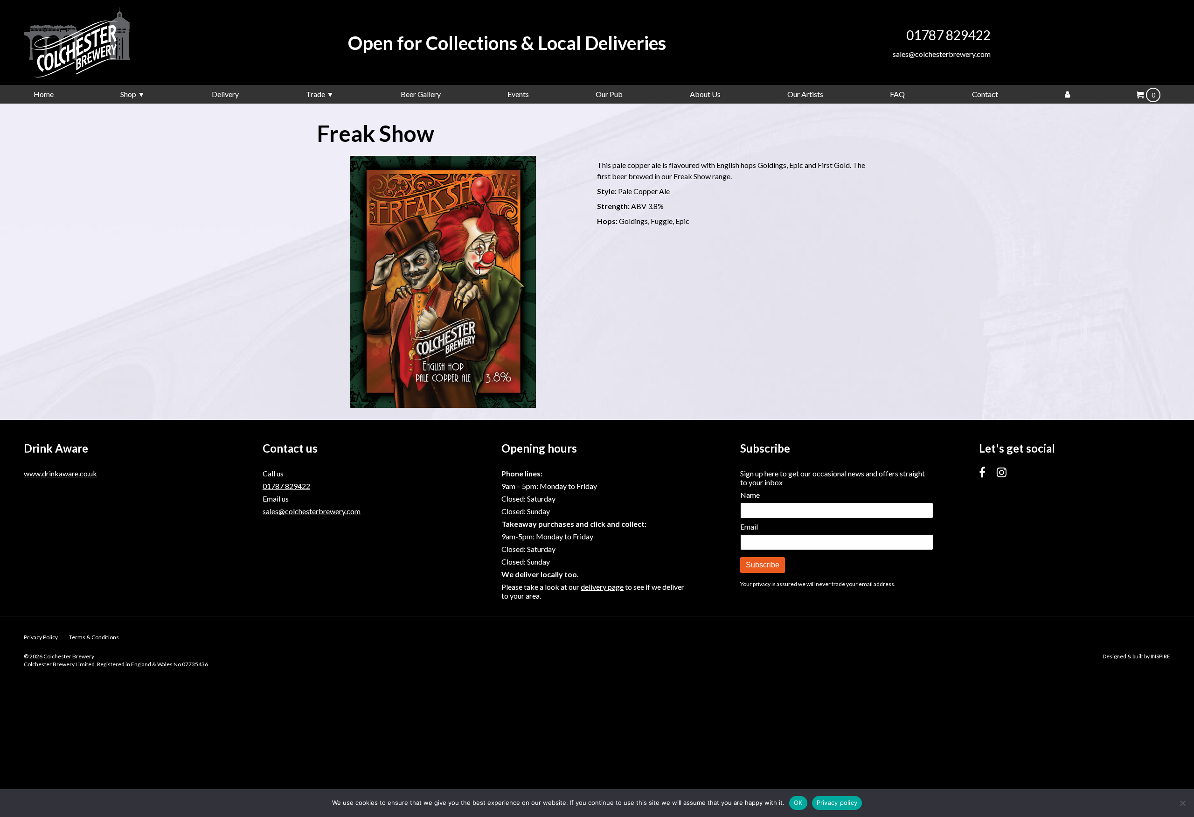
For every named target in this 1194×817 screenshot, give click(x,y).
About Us (705, 94)
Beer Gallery (421, 94)
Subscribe (762, 565)
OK (798, 802)
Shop (128, 94)
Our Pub (609, 94)
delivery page (602, 586)
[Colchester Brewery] (94, 42)
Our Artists (805, 94)
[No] (1182, 803)
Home (44, 94)
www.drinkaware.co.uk (60, 473)
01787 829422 (948, 35)
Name (750, 494)
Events (518, 94)
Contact (985, 94)
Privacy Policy (41, 637)
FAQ (897, 94)
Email (749, 526)
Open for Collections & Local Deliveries (507, 43)
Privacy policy (837, 802)
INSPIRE (1160, 656)
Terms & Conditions (94, 637)
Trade (315, 94)
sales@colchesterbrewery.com (942, 53)
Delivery (225, 94)
